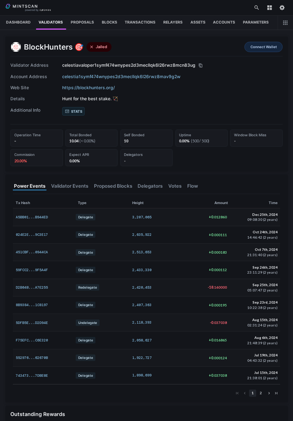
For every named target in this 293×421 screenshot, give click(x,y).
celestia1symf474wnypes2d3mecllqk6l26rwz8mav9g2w (121, 76)
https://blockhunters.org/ (88, 87)
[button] (263, 47)
